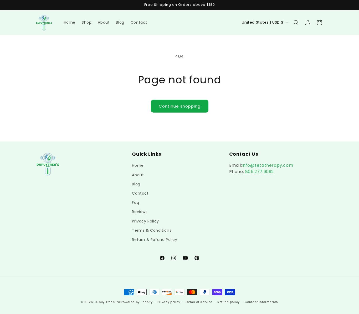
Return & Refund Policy (154, 239)
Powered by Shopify (137, 302)
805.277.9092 (259, 172)
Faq (135, 202)
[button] (296, 22)
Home (137, 165)
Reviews (139, 211)
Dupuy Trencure (107, 302)
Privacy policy (168, 302)
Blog (136, 184)
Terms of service (198, 302)
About (138, 175)
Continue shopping (180, 106)
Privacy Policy (145, 221)
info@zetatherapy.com (267, 165)
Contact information (261, 302)
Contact (140, 193)
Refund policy (228, 302)
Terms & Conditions (151, 230)
